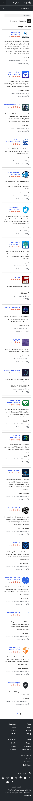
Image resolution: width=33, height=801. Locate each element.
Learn (29, 740)
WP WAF (16, 340)
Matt (28, 758)
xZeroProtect (15, 543)
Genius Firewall (14, 508)
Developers (27, 746)
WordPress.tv (25, 749)
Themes (13, 727)
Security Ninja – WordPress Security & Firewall (12, 73)
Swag (13, 749)
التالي (13, 714)
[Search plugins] (6, 15)
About (29, 724)
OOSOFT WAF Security (15, 436)
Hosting (28, 730)
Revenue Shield (14, 470)
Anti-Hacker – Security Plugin (14, 208)
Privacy (28, 734)
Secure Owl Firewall (12, 307)
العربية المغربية (22, 773)
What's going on (14, 683)
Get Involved (11, 740)
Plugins (13, 730)
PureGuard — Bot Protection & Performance (13, 401)
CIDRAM (17, 277)
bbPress (27, 762)
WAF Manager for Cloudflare (14, 649)
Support (28, 743)
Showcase (12, 724)
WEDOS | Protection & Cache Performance (12, 141)
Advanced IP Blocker (12, 105)
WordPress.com (25, 755)
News (29, 727)
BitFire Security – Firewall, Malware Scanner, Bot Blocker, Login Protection (13, 173)
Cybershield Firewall (12, 370)
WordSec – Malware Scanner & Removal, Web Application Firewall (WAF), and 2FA (12, 579)
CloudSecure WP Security (15, 33)
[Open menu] (3, 2)
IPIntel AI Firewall (13, 613)
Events (13, 743)
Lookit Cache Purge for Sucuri (14, 243)
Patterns (13, 734)
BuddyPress (26, 765)
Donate (12, 746)
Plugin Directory (26, 8)
